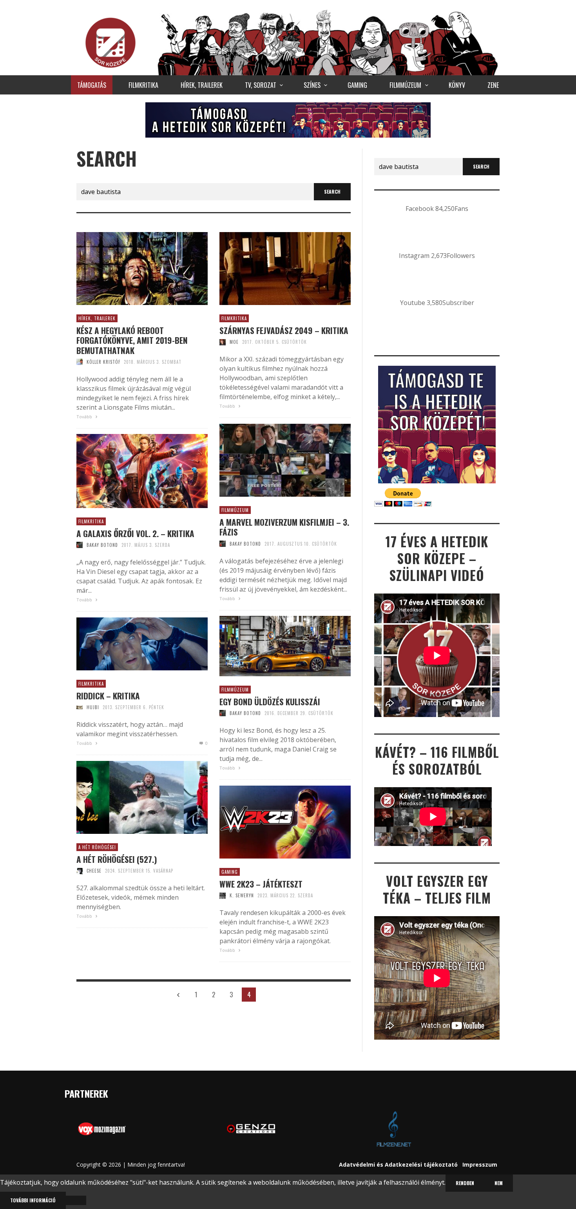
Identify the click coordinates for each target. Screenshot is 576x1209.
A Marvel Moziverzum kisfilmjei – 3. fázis (284, 527)
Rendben (465, 1183)
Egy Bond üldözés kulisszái (269, 701)
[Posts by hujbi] (79, 707)
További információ (33, 1200)
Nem (498, 1183)
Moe (234, 342)
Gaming (229, 872)
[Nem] (76, 1200)
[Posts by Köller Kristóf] (79, 362)
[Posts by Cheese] (79, 871)
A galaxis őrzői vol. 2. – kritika (135, 533)
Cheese (94, 871)
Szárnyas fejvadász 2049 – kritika (283, 330)
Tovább (84, 416)
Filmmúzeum (235, 510)
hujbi (93, 707)
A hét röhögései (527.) (116, 859)
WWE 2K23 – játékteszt (260, 884)
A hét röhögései (97, 847)
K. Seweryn (242, 895)
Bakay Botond (245, 544)
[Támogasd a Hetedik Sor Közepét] (288, 119)
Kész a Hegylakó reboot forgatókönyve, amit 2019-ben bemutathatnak (132, 340)
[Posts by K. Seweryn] (222, 895)
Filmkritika (234, 318)
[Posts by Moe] (222, 342)
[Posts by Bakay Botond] (222, 544)
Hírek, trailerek (97, 318)
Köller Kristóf (103, 362)
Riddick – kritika (108, 696)
